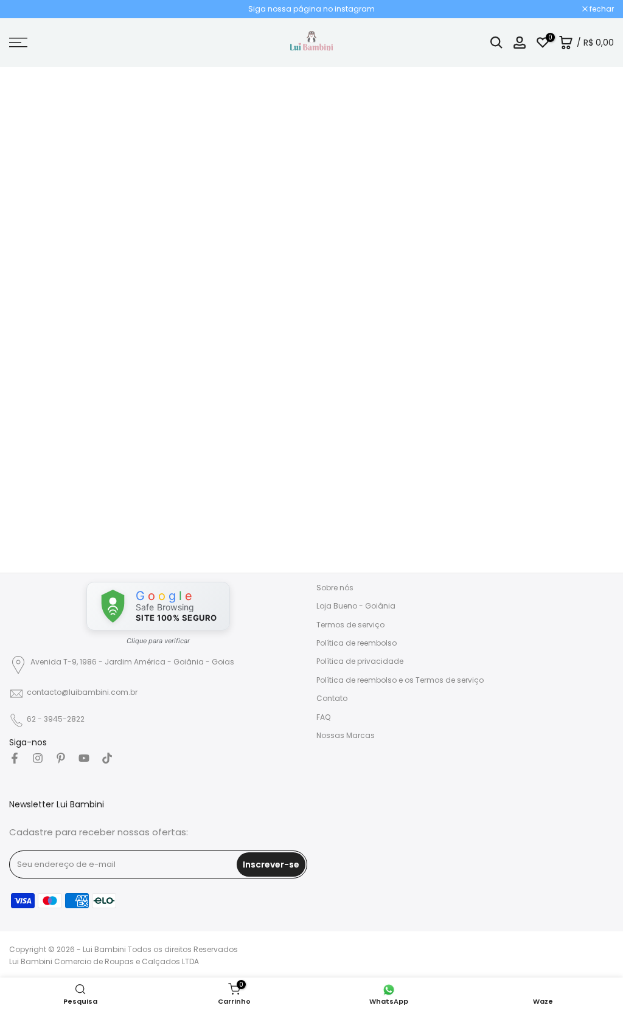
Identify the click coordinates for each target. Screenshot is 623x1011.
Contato (331, 698)
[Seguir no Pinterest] (60, 758)
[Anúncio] (311, 9)
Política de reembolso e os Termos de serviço (400, 680)
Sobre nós (334, 587)
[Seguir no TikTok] (107, 758)
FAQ (323, 717)
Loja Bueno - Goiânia (355, 606)
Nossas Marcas (345, 735)
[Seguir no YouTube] (83, 758)
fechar (28, 9)
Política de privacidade (359, 661)
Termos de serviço (350, 624)
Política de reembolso (356, 643)
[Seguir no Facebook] (14, 758)
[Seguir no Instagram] (37, 758)
